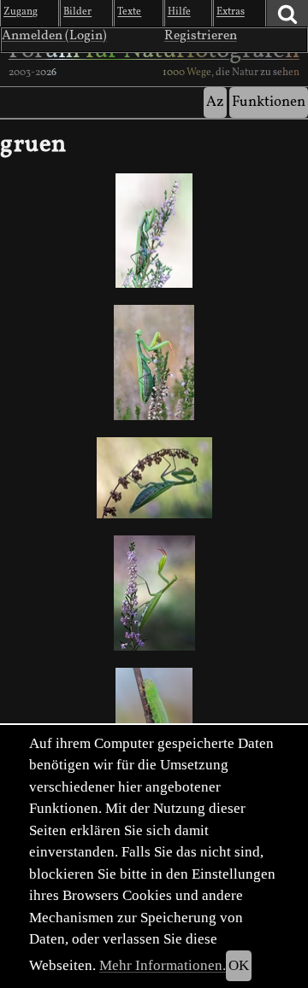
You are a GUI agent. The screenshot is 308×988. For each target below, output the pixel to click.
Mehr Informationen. (162, 965)
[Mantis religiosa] (154, 230)
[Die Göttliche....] (154, 593)
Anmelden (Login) (54, 35)
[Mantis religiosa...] (154, 477)
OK (238, 965)
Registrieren (200, 35)
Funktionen (268, 102)
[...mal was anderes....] (154, 362)
